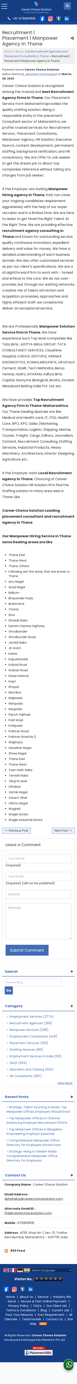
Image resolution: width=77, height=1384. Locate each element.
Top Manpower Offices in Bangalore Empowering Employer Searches (34, 1131)
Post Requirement (51, 1315)
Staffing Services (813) (26, 1049)
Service (43, 1297)
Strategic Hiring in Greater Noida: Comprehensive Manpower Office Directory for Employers (32, 1156)
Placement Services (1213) (28, 1043)
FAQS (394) (18, 1063)
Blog (19, 51)
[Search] (67, 6)
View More (65, 1083)
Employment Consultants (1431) (33, 1036)
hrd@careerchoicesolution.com (28, 1213)
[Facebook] (42, 18)
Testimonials (31, 1319)
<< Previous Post (16, 830)
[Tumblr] (58, 18)
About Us (26, 1297)
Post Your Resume (19, 1315)
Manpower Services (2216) (29, 1030)
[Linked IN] (66, 18)
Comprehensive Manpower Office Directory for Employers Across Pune (34, 1142)
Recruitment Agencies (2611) (30, 1023)
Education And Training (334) (31, 1069)
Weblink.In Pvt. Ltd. (53, 1340)
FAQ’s (37, 1306)
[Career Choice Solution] (36, 7)
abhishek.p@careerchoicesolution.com (33, 1199)
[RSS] (43, 1324)
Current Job (60, 1310)
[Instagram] (50, 18)
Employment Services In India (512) (35, 1056)
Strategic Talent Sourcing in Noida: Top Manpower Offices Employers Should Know (38, 1109)
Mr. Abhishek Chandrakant (39, 74)
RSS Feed (17, 1250)
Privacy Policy (19, 1306)
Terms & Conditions (21, 1310)
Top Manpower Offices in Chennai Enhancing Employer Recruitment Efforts (37, 1120)
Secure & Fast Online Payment (44, 1301)
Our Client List (56, 1306)
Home (8, 51)
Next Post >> (63, 830)
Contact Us (54, 1319)
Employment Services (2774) (31, 1016)
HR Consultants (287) (25, 1076)
